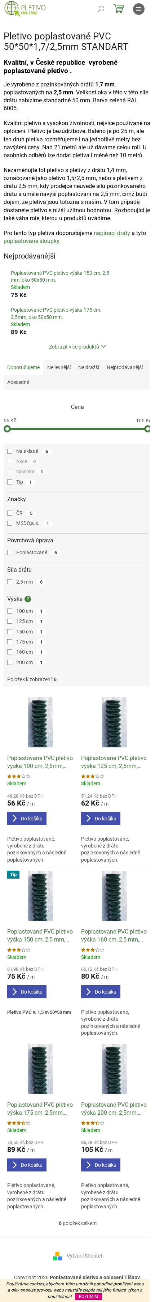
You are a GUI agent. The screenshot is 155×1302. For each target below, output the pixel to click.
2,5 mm (29, 582)
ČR (24, 513)
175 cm (29, 642)
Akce (26, 461)
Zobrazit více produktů (74, 347)
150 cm (29, 632)
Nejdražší (88, 367)
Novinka (29, 471)
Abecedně (18, 382)
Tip (24, 482)
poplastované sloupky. (32, 241)
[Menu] (139, 9)
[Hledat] (101, 9)
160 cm (29, 652)
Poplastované (36, 552)
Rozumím (88, 1296)
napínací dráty (112, 233)
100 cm (29, 611)
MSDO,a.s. (32, 523)
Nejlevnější (59, 367)
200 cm (29, 662)
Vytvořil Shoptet (84, 1256)
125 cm (29, 621)
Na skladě (32, 451)
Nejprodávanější (125, 367)
